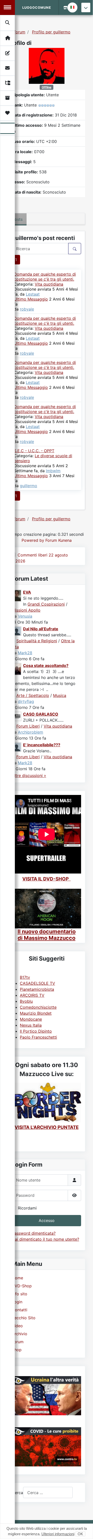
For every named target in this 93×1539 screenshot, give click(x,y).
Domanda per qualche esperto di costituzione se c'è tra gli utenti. (45, 277)
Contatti (19, 1309)
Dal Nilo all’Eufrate (40, 628)
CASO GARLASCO (40, 714)
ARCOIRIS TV (32, 995)
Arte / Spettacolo (32, 695)
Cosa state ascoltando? (45, 665)
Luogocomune (36, 7)
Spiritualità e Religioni (36, 640)
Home (17, 1277)
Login (17, 1301)
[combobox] (48, 1492)
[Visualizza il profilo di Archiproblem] (17, 715)
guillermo (28, 485)
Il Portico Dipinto (36, 1031)
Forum (18, 1341)
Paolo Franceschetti (38, 1037)
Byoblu (26, 1001)
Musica (59, 695)
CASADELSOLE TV (37, 983)
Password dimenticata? (34, 1233)
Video (17, 1325)
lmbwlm (53, 470)
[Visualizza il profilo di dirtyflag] (17, 668)
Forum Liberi (28, 726)
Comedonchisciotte (38, 1007)
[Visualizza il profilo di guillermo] (46, 65)
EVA (27, 592)
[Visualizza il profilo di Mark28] (17, 630)
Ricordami (27, 1208)
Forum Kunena (58, 540)
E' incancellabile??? (41, 744)
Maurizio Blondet (36, 1013)
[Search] (7, 22)
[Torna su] (84, 1530)
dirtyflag (26, 701)
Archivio (19, 1333)
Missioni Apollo (26, 610)
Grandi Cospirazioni (46, 604)
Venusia (25, 616)
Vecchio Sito (23, 1317)
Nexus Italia (31, 1025)
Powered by (33, 540)
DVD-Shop (22, 1285)
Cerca (17, 1492)
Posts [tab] (17, 219)
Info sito (19, 1293)
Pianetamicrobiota (37, 989)
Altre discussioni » (29, 775)
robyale (27, 309)
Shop (17, 1349)
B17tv (25, 977)
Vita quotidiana (49, 284)
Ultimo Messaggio (31, 299)
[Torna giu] (86, 7)
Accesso (47, 1220)
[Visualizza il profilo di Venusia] (17, 595)
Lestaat (33, 294)
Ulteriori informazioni (57, 1534)
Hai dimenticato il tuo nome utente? (45, 1239)
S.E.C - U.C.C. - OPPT (34, 450)
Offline (46, 87)
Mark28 (25, 652)
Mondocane (31, 1019)
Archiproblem (30, 732)
